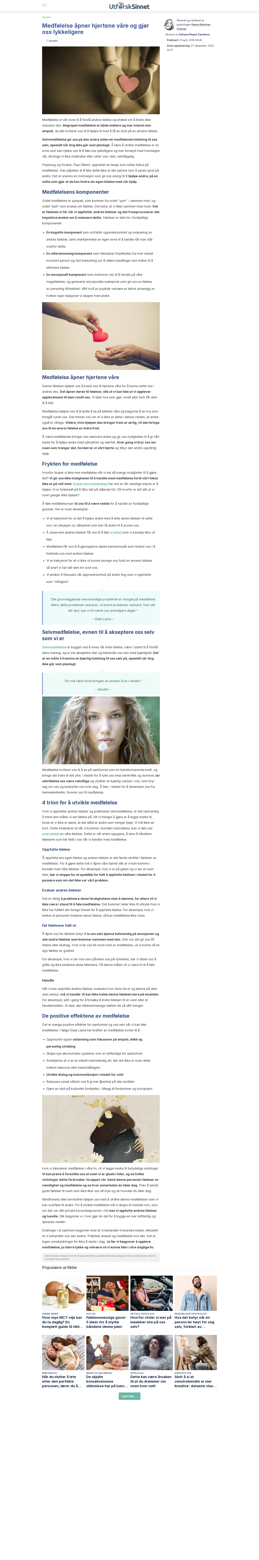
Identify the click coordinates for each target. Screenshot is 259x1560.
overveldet (50, 834)
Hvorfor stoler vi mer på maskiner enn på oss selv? (150, 1322)
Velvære (46, 17)
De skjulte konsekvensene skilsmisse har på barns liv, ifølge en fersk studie (107, 1381)
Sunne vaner (50, 1313)
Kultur (90, 1313)
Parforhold (49, 1373)
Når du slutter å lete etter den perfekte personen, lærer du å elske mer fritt (60, 1381)
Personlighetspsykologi (191, 1313)
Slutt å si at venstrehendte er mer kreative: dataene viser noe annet (194, 1381)
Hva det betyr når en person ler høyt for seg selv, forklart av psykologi (194, 1322)
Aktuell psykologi (142, 1313)
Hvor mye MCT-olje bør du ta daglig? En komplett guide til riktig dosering (62, 1322)
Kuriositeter (183, 1373)
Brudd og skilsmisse (99, 1373)
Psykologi (137, 1373)
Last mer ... (129, 1396)
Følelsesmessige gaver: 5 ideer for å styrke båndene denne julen (106, 1322)
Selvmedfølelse (54, 647)
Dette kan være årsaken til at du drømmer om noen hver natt (150, 1381)
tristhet (116, 532)
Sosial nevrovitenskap (90, 484)
